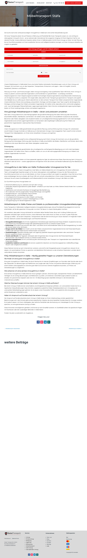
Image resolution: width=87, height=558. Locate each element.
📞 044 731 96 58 (59, 3)
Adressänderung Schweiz (14, 399)
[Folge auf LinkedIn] (45, 322)
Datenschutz (15, 538)
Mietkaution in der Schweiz (14, 458)
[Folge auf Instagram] (41, 322)
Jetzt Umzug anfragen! (73, 3)
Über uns (49, 537)
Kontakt (49, 3)
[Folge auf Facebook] (38, 322)
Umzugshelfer (10, 518)
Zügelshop (41, 3)
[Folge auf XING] (48, 322)
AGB (48, 546)
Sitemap (49, 544)
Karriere (49, 540)
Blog (48, 539)
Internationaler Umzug (32, 549)
